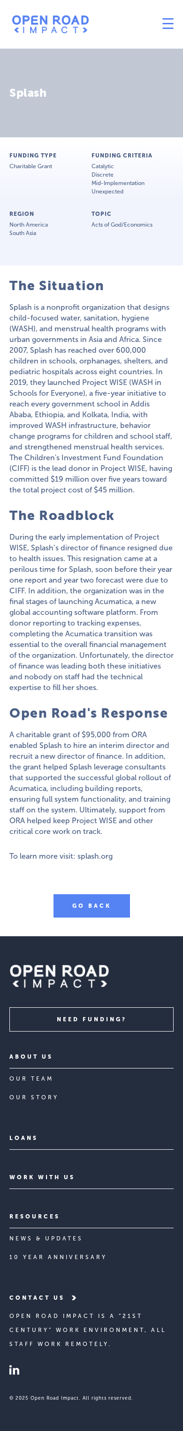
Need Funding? (92, 1019)
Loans (23, 1138)
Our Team (31, 1078)
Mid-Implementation (118, 183)
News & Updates (46, 1238)
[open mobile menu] (133, 24)
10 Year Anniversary (58, 1257)
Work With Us (42, 1177)
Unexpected (107, 191)
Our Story (34, 1097)
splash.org (95, 856)
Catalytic (103, 166)
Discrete (103, 174)
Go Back (91, 906)
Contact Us (37, 1298)
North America (28, 224)
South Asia (22, 233)
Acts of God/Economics (122, 224)
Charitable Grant (30, 166)
